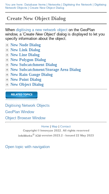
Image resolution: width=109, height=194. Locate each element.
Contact (65, 126)
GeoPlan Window (19, 112)
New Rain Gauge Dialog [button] (31, 74)
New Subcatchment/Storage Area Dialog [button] (45, 69)
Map (55, 126)
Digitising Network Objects (27, 105)
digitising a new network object (41, 30)
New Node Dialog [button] (25, 44)
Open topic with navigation (27, 147)
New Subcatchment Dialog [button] (33, 64)
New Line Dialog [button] (25, 54)
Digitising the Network (77, 4)
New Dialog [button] (28, 59)
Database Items (35, 4)
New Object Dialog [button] (27, 84)
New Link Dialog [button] (25, 49)
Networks (54, 4)
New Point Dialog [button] (25, 79)
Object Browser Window (25, 118)
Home (45, 126)
